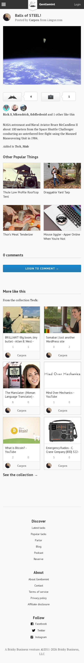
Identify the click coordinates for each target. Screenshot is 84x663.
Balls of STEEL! (28, 15)
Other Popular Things (20, 157)
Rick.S (7, 114)
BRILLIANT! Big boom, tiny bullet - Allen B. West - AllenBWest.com (21, 341)
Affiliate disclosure (39, 604)
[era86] (23, 110)
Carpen (21, 355)
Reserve (38, 559)
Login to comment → (42, 268)
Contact (38, 585)
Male (25, 146)
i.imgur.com (54, 20)
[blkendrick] (6, 110)
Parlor (38, 540)
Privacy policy (39, 598)
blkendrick (21, 114)
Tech (18, 146)
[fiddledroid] (15, 110)
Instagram (41, 637)
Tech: (34, 300)
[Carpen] (7, 20)
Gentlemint (42, 7)
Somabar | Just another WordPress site (60, 339)
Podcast (38, 553)
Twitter (41, 630)
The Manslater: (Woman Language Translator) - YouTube (20, 396)
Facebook (41, 623)
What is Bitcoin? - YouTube (16, 450)
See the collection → (20, 474)
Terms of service (38, 592)
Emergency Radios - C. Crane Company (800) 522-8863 (62, 452)
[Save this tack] (50, 96)
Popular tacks (38, 534)
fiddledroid (38, 114)
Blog (38, 546)
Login (77, 4)
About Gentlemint (39, 579)
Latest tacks (38, 528)
